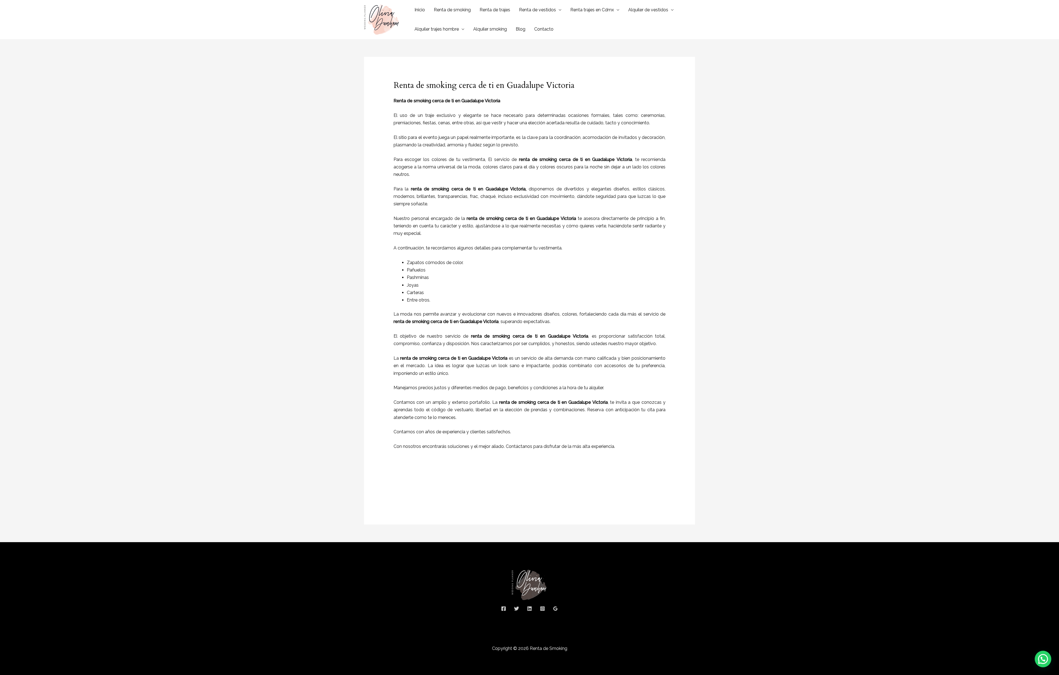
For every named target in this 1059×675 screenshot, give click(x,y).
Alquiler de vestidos (648, 9)
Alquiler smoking (490, 29)
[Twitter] (516, 608)
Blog (520, 29)
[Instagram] (542, 608)
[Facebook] (503, 608)
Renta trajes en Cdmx (592, 9)
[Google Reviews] (555, 608)
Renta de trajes (495, 9)
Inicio (419, 9)
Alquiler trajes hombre (436, 29)
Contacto (543, 29)
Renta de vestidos (537, 9)
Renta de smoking (452, 9)
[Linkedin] (529, 608)
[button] (1043, 659)
